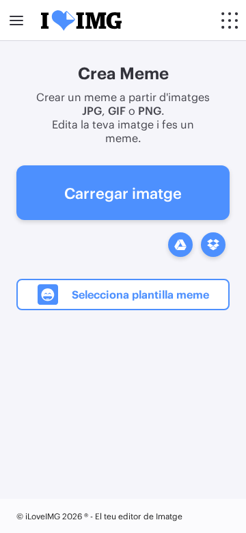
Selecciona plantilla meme (140, 294)
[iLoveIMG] (81, 20)
